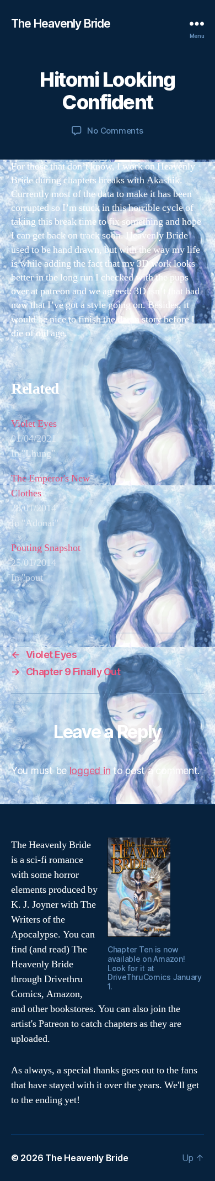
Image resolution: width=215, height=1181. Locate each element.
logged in (90, 770)
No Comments (115, 130)
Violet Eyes (34, 423)
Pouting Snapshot (45, 548)
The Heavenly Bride (60, 23)
